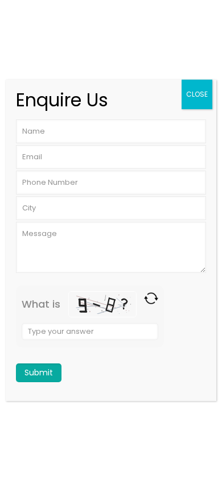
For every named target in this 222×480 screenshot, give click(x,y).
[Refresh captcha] (151, 298)
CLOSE (197, 94)
